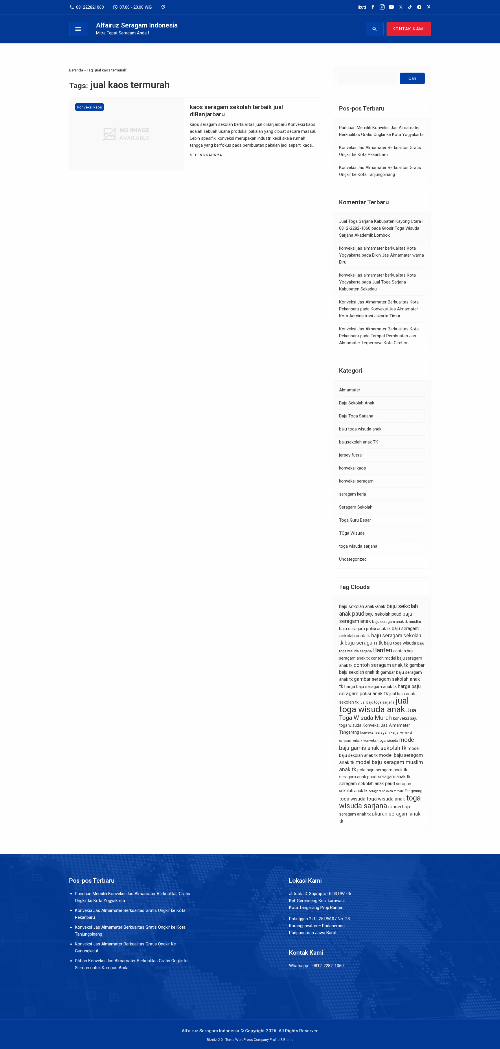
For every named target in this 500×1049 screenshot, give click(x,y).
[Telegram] (419, 7)
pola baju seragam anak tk (382, 769)
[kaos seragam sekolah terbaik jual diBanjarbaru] (126, 134)
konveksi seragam (356, 481)
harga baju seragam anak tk (370, 686)
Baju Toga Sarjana (356, 416)
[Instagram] (382, 7)
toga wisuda (352, 799)
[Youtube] (391, 7)
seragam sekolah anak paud (367, 783)
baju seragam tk (364, 643)
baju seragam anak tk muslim (396, 621)
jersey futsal (351, 455)
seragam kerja (352, 494)
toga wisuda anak (386, 799)
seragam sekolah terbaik (386, 791)
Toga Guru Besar (355, 520)
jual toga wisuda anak (374, 705)
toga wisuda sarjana (358, 546)
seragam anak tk (394, 776)
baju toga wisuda (400, 643)
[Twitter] (400, 7)
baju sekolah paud (383, 614)
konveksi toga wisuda (380, 741)
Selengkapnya (206, 155)
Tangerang (413, 791)
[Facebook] (372, 7)
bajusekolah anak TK (358, 442)
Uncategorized (353, 559)
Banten (382, 650)
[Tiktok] (409, 7)
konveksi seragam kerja (379, 732)
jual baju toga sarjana (377, 702)
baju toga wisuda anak (360, 429)
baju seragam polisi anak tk (365, 628)
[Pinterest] (428, 7)
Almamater (349, 390)
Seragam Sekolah (355, 507)
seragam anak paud (357, 776)
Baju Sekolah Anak (356, 403)
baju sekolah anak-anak (362, 606)
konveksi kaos (89, 107)
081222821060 (86, 7)
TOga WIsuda (352, 533)
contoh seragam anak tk (381, 665)
